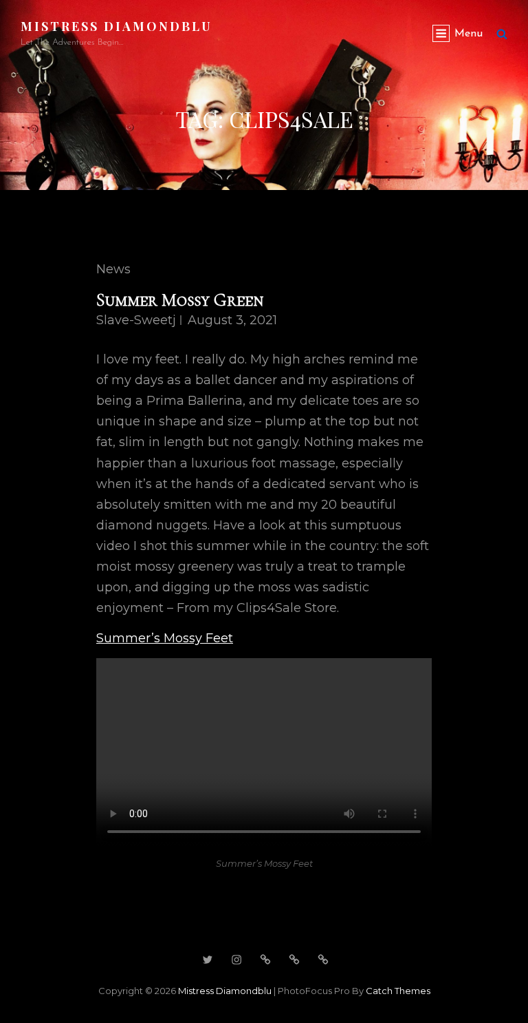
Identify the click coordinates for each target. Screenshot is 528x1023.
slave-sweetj (136, 320)
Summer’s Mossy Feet (164, 638)
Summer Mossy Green (180, 299)
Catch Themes (398, 990)
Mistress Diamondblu (116, 26)
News (113, 269)
